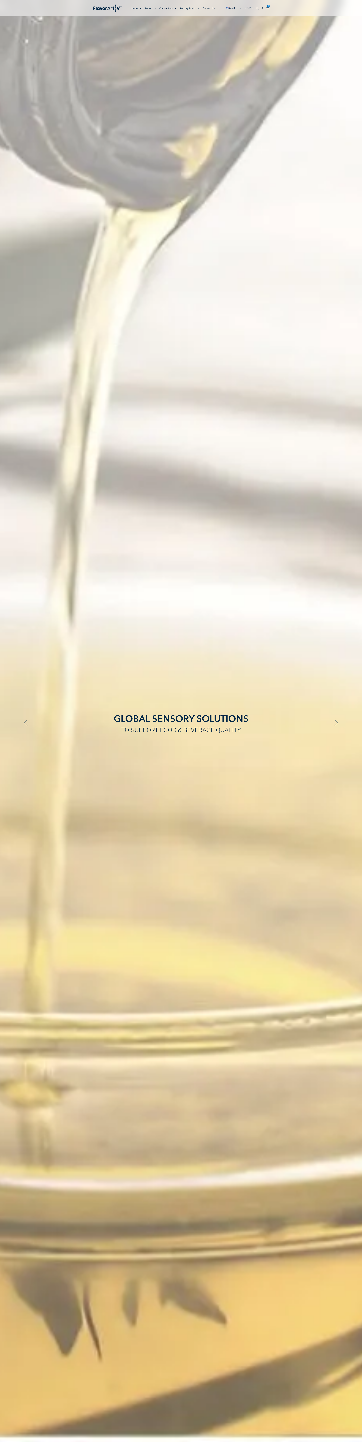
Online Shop (166, 8)
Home (135, 8)
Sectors (149, 8)
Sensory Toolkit (188, 8)
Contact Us (209, 8)
